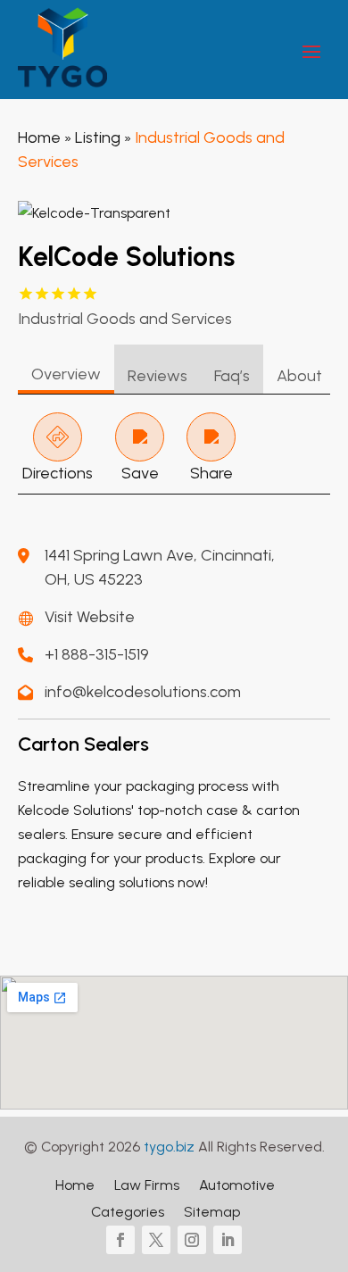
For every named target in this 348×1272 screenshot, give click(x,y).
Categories (127, 1213)
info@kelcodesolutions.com (143, 692)
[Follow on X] (156, 1240)
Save (140, 473)
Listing (97, 137)
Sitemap (212, 1213)
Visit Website (90, 617)
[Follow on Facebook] (120, 1240)
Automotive (237, 1186)
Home (39, 137)
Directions (57, 473)
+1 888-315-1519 (97, 654)
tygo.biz (169, 1146)
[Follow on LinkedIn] (227, 1240)
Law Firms (146, 1186)
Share (211, 473)
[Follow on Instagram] (192, 1240)
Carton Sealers (83, 744)
